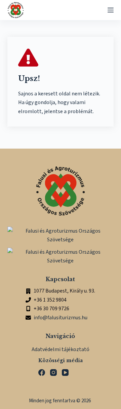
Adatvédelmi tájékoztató (60, 349)
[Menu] (111, 10)
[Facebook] (41, 372)
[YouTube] (65, 372)
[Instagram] (53, 372)
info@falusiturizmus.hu (60, 317)
